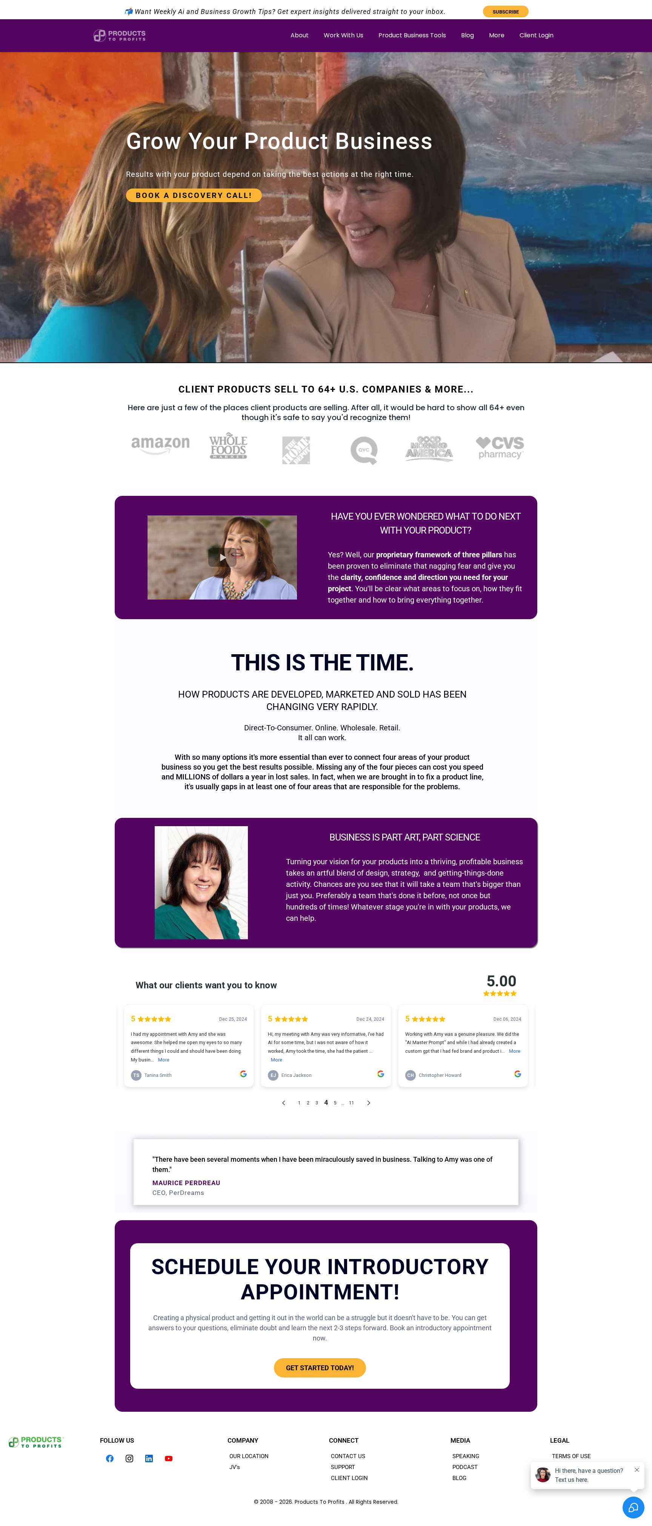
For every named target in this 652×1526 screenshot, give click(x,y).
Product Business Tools (412, 35)
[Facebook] (110, 1458)
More (496, 35)
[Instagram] (129, 1458)
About (300, 35)
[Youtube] (168, 1458)
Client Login (537, 35)
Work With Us (343, 35)
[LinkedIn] (149, 1458)
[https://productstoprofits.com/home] (119, 35)
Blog (467, 35)
